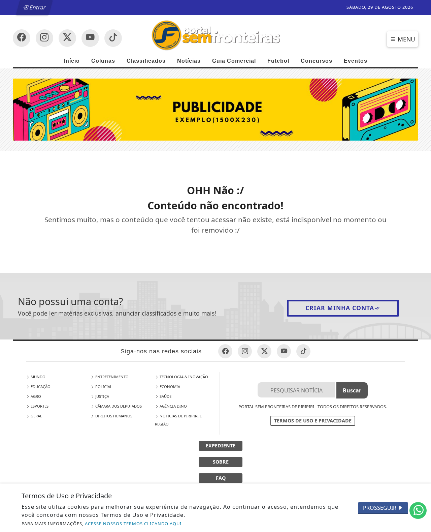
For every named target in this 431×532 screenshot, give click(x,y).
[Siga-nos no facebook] (21, 38)
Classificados (146, 61)
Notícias (189, 61)
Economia (169, 386)
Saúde (165, 396)
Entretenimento (111, 376)
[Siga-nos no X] (67, 38)
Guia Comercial (234, 61)
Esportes (39, 406)
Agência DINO (173, 406)
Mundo (37, 376)
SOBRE (221, 462)
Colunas (103, 61)
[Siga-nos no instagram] (90, 38)
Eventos (355, 61)
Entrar (37, 7)
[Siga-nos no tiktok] (303, 351)
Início (72, 61)
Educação (40, 386)
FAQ (221, 478)
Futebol (278, 61)
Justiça (101, 396)
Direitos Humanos (113, 415)
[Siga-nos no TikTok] (113, 38)
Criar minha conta (339, 308)
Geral (36, 415)
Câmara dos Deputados (118, 406)
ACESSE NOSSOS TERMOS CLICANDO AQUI (133, 524)
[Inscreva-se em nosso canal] (44, 38)
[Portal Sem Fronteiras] (215, 34)
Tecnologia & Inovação (183, 376)
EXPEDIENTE (220, 445)
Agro (35, 396)
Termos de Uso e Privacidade (313, 420)
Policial (103, 386)
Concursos (316, 61)
